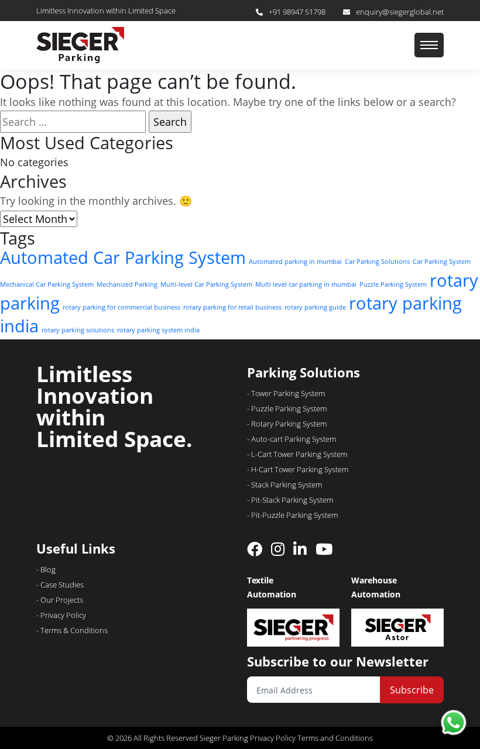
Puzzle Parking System (393, 284)
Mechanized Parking (127, 284)
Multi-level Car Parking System (206, 284)
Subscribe (412, 689)
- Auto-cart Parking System (291, 439)
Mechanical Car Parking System (47, 284)
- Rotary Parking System (287, 423)
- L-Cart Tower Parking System (297, 454)
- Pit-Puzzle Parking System (292, 515)
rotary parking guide (315, 307)
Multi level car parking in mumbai (305, 284)
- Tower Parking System (286, 393)
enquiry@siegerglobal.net (400, 11)
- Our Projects (59, 600)
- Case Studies (60, 584)
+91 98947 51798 (297, 11)
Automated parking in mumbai (295, 261)
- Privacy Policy (61, 615)
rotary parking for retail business (232, 307)
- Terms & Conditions (72, 630)
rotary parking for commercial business (121, 307)
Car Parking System (442, 261)
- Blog (46, 569)
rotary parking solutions (78, 330)
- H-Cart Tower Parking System (297, 469)
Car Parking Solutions (377, 261)
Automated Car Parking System (123, 257)
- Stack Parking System (284, 484)
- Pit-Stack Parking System (290, 499)
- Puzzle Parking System (287, 408)
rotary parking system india (158, 330)
